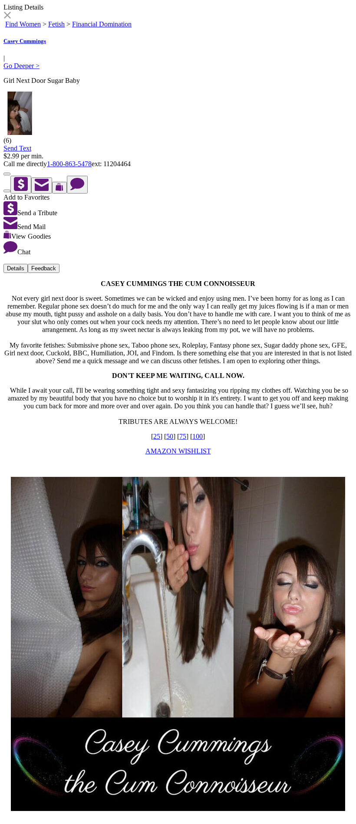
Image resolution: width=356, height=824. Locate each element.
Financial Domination (102, 24)
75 (182, 436)
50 (169, 436)
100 (197, 436)
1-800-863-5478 (69, 163)
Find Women (23, 24)
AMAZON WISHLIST (178, 451)
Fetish (56, 24)
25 (156, 436)
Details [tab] (15, 268)
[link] (7, 16)
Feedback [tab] (43, 268)
